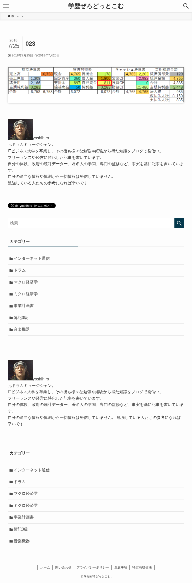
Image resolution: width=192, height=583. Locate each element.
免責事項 (120, 567)
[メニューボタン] (6, 6)
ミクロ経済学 (26, 294)
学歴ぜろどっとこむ (96, 6)
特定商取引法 (142, 567)
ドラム (20, 270)
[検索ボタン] (186, 6)
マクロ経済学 (26, 282)
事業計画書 (24, 305)
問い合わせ (63, 567)
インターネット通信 (32, 258)
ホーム (45, 567)
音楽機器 (22, 329)
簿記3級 (21, 317)
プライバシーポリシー (92, 567)
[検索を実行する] (179, 223)
